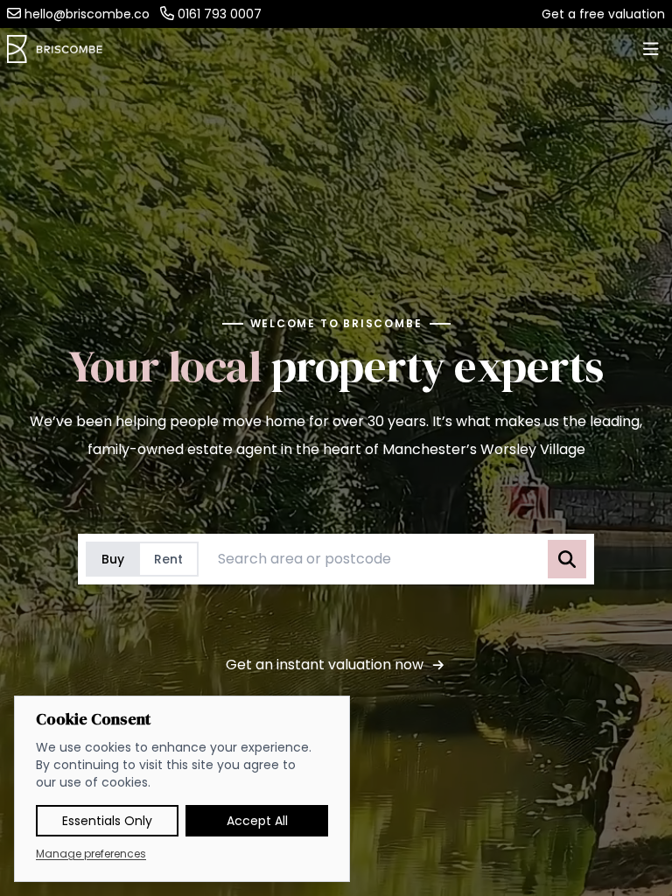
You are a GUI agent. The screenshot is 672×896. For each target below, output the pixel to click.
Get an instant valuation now (325, 664)
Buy (113, 559)
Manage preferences (91, 854)
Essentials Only (107, 821)
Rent (168, 559)
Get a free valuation (603, 14)
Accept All (257, 821)
